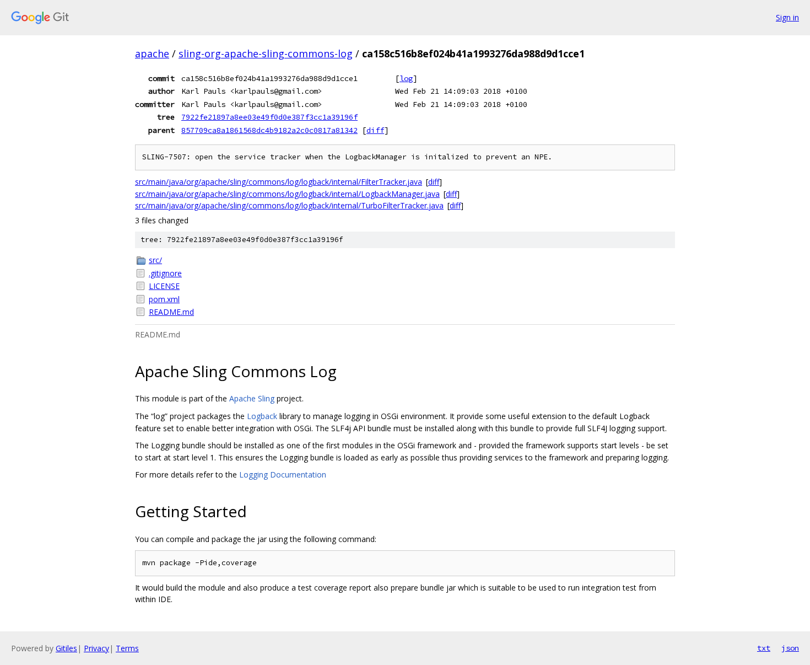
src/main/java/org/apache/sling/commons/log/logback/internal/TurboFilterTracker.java (289, 205)
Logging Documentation (282, 474)
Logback (262, 416)
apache (152, 53)
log (406, 78)
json (790, 648)
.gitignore (165, 273)
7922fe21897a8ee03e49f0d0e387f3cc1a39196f (269, 117)
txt (763, 648)
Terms (127, 648)
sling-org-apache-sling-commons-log (266, 53)
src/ (155, 260)
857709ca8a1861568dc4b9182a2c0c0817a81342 (269, 130)
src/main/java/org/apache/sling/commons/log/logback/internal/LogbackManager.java (287, 194)
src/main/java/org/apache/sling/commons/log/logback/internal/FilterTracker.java (278, 181)
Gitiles (66, 648)
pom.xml (164, 299)
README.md (171, 312)
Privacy (96, 648)
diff (375, 130)
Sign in (787, 17)
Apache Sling (251, 398)
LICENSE (164, 286)
